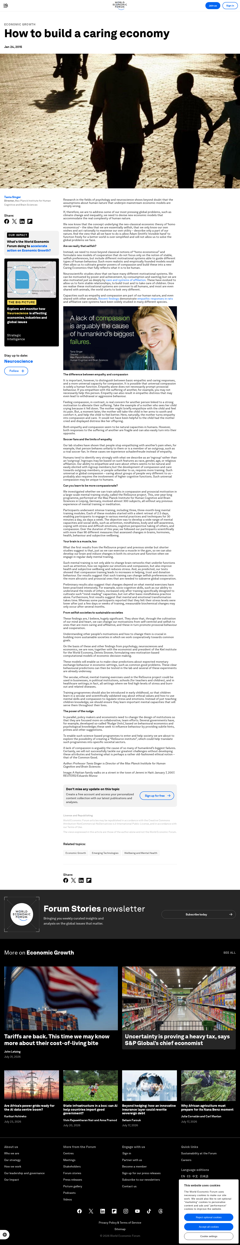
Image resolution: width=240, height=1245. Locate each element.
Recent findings (108, 298)
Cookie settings (208, 1236)
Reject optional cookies (209, 1217)
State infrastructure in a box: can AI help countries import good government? (90, 1109)
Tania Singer (12, 197)
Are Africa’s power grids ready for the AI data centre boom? (29, 1107)
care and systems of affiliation (125, 280)
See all (229, 952)
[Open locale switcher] (4, 1234)
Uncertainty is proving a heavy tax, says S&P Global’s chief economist (177, 1039)
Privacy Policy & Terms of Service (120, 1222)
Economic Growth (20, 24)
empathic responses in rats (155, 298)
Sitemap (120, 1229)
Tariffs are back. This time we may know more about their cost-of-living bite (56, 1039)
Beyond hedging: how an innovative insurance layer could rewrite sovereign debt (149, 1109)
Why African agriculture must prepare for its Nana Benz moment (207, 1107)
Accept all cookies (209, 1226)
